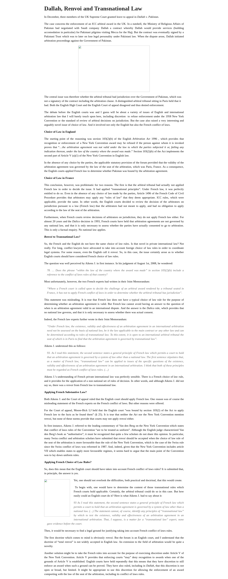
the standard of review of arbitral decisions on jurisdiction (95, 120)
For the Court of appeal (58, 410)
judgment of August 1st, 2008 (139, 263)
